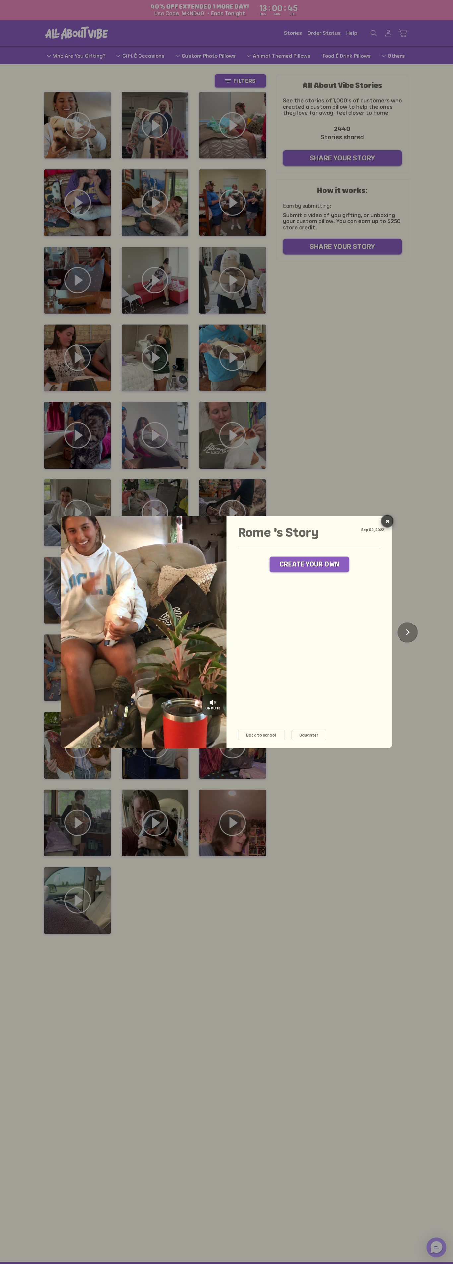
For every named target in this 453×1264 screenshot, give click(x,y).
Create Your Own (310, 564)
